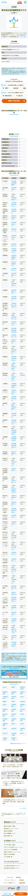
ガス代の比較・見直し (10, 845)
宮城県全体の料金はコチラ (17, 743)
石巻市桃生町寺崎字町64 (13, 358)
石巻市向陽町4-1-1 (13, 408)
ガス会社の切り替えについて (11, 866)
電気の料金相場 (8, 831)
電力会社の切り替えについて (11, 868)
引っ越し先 (20, 96)
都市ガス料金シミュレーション (12, 852)
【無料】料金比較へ (14, 101)
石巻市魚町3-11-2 (13, 553)
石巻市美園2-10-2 (13, 245)
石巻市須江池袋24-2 (13, 237)
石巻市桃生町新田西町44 (13, 385)
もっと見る (23, 808)
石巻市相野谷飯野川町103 (13, 438)
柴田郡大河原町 (22, 688)
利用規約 (21, 880)
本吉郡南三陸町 (13, 734)
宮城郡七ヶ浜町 (13, 739)
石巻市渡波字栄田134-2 (13, 204)
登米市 (22, 724)
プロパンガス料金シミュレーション (13, 847)
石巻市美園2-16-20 (13, 275)
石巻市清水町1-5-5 (13, 285)
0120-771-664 (7, 894)
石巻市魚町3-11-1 (13, 560)
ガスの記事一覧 (8, 857)
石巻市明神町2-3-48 (13, 351)
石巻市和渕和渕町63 (13, 607)
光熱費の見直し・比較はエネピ (7, 813)
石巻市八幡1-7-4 (13, 481)
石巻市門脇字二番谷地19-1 (13, 305)
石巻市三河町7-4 (13, 469)
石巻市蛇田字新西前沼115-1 (13, 446)
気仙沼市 (5, 733)
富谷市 (22, 733)
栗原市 (13, 724)
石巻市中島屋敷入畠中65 (13, 257)
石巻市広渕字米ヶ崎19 (13, 392)
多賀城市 (22, 701)
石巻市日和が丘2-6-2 (13, 323)
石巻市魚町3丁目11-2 (13, 547)
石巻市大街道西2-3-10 (13, 217)
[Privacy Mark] (18, 888)
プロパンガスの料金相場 (10, 849)
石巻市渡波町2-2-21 (13, 224)
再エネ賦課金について (10, 833)
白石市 (4, 687)
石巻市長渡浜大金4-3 (13, 398)
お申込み (20, 894)
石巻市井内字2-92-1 (13, 463)
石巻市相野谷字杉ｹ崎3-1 (13, 510)
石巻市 (4, 728)
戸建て (7, 88)
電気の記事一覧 (8, 836)
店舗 (24, 88)
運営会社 (18, 877)
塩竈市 (4, 701)
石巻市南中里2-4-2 (13, 523)
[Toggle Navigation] (25, 2)
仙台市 (22, 697)
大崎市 (22, 714)
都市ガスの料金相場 (9, 854)
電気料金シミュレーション (11, 828)
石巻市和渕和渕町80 (13, 211)
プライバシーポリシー (10, 880)
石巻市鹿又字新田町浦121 (13, 644)
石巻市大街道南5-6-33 (13, 263)
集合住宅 (16, 88)
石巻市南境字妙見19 (13, 298)
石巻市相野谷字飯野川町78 (13, 330)
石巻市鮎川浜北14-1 (13, 581)
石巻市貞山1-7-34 (13, 230)
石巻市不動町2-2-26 (13, 341)
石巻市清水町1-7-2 (13, 189)
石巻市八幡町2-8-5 (13, 453)
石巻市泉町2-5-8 (13, 269)
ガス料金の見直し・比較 (21, 813)
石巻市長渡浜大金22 (13, 587)
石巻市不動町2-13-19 (13, 368)
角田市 (13, 687)
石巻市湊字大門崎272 (13, 537)
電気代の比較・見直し (10, 826)
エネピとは (10, 877)
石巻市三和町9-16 (13, 593)
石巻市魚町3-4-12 (13, 318)
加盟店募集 (22, 883)
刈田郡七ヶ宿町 (5, 739)
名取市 (13, 701)
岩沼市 (4, 704)
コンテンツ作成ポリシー (9, 883)
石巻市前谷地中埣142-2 (13, 422)
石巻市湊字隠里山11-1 (13, 620)
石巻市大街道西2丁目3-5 (13, 490)
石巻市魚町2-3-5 (13, 516)
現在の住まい (8, 96)
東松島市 (13, 728)
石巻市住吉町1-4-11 (13, 614)
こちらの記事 (9, 657)
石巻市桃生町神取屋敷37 (13, 183)
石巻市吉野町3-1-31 (13, 504)
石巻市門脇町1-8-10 (13, 292)
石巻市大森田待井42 (13, 497)
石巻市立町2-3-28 (13, 336)
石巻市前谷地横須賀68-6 (13, 432)
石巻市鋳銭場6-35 (13, 199)
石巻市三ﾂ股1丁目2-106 (13, 631)
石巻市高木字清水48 (13, 415)
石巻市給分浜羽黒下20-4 (13, 250)
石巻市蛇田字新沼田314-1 (13, 599)
